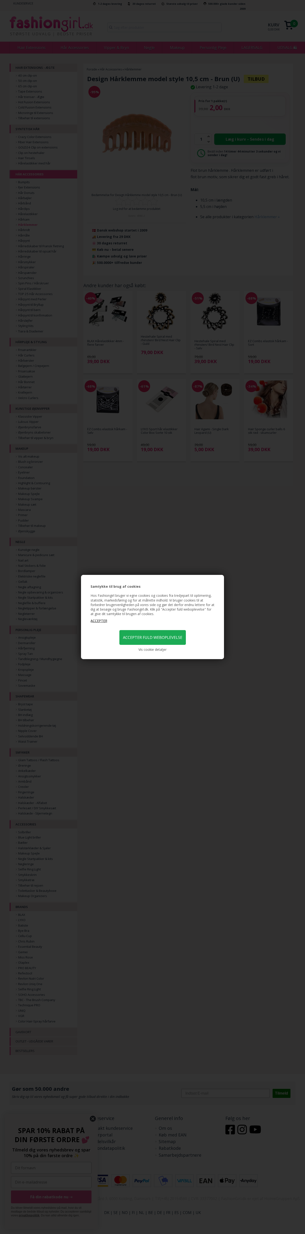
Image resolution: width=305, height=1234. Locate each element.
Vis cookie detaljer (152, 649)
